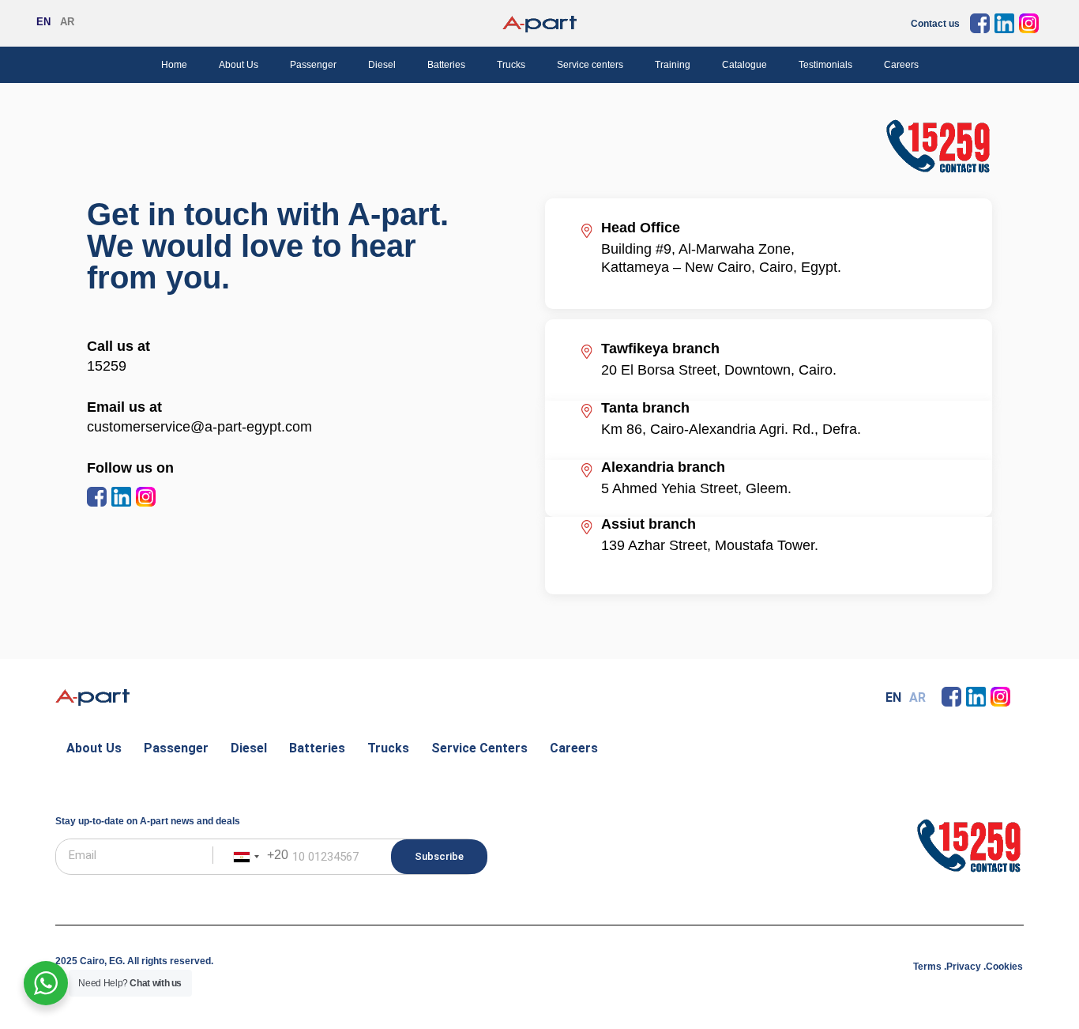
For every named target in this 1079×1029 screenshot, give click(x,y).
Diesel (382, 64)
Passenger (313, 64)
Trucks (511, 64)
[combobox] (257, 857)
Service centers (590, 64)
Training (672, 64)
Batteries (446, 64)
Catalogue (744, 64)
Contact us (935, 23)
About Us (238, 64)
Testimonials (825, 64)
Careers (901, 64)
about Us (94, 748)
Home (174, 64)
